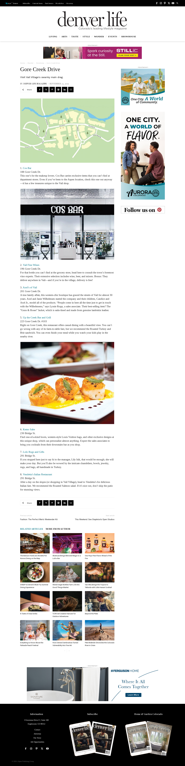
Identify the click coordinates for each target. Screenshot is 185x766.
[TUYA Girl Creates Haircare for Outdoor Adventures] (67, 601)
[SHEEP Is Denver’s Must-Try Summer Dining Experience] (35, 572)
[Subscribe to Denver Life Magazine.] (92, 739)
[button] (177, 3)
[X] (169, 3)
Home (22, 63)
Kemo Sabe (29, 429)
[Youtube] (173, 3)
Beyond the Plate (91, 614)
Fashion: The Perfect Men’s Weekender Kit (39, 519)
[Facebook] (157, 3)
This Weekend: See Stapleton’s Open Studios (94, 519)
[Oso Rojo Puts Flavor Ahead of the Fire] (99, 543)
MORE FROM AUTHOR (58, 528)
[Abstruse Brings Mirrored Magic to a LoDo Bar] (67, 543)
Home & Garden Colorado (148, 713)
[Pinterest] (165, 3)
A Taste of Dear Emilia (28, 614)
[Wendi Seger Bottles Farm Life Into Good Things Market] (67, 572)
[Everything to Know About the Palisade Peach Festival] (35, 630)
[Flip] (58, 89)
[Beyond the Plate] (99, 601)
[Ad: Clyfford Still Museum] (92, 53)
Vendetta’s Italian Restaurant (37, 474)
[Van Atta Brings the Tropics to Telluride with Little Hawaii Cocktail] (99, 572)
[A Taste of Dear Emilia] (35, 601)
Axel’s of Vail (30, 287)
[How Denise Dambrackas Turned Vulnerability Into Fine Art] (67, 630)
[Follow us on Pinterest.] (143, 209)
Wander (30, 63)
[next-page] (69, 650)
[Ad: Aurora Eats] (143, 156)
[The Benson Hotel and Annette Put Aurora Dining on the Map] (35, 543)
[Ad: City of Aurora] (143, 87)
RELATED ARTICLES (31, 528)
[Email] (71, 89)
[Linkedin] (64, 89)
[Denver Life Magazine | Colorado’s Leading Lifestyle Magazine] (92, 20)
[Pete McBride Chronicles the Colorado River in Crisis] (99, 630)
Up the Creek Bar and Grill (37, 317)
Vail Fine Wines (31, 265)
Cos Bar (27, 168)
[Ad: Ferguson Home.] (92, 684)
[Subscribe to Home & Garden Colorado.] (148, 739)
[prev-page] (64, 650)
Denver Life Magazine (35, 83)
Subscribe (92, 713)
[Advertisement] (143, 237)
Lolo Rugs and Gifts (33, 451)
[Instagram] (161, 3)
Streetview (40, 63)
